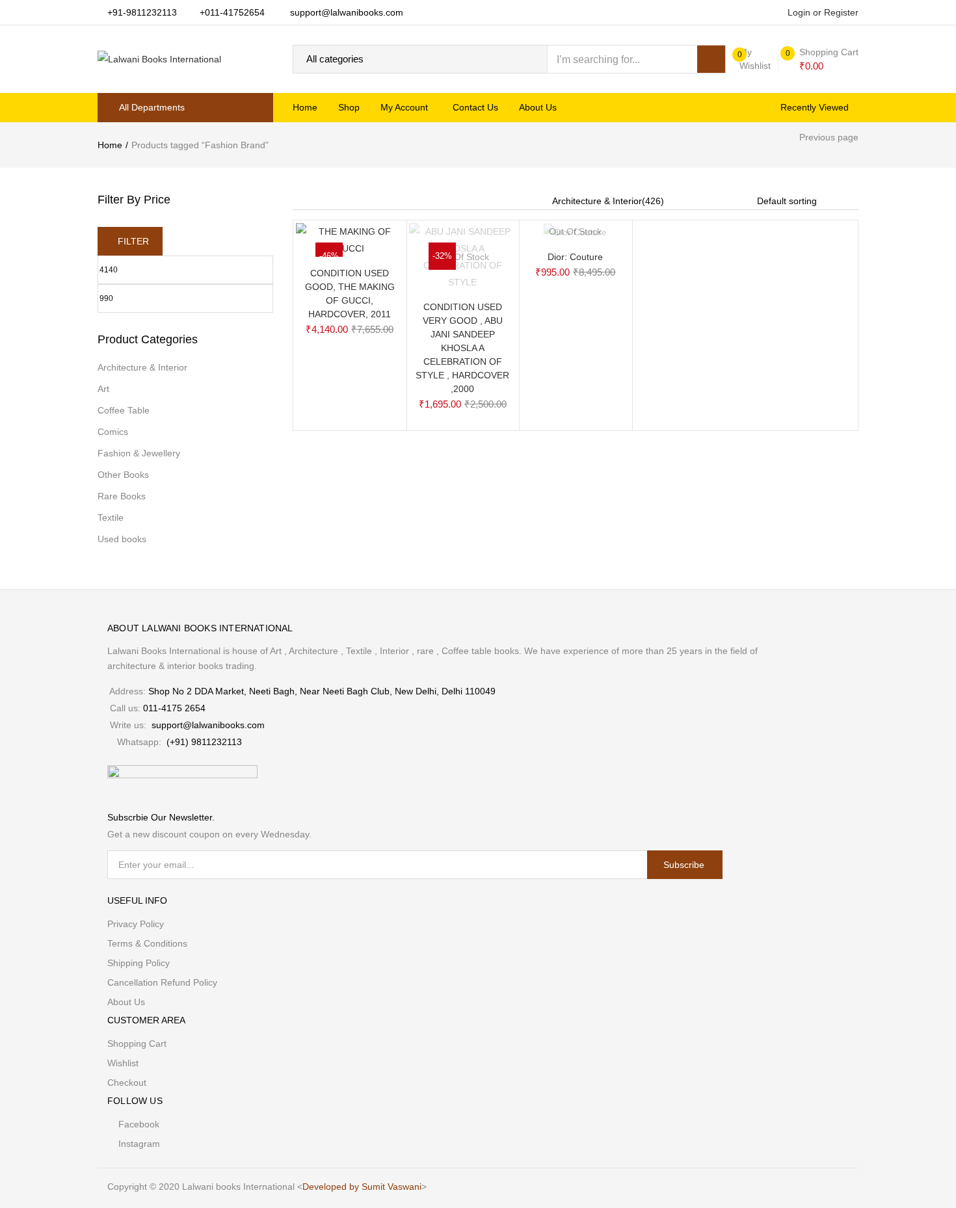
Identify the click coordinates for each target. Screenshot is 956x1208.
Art (103, 389)
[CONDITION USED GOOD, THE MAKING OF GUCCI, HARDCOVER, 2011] (350, 239)
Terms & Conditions (147, 943)
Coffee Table (124, 410)
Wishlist (123, 1063)
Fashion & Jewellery (139, 453)
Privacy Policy (135, 924)
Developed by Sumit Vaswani (361, 1186)
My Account (405, 107)
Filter (133, 241)
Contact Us (475, 107)
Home (305, 107)
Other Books (123, 474)
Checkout (126, 1082)
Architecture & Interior (142, 367)
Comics (113, 432)
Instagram (139, 1143)
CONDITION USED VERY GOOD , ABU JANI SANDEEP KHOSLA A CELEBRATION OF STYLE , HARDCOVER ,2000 (462, 348)
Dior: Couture (575, 257)
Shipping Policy (138, 963)
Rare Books (122, 496)
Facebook (138, 1124)
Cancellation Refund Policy (162, 982)
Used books (122, 539)
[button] (822, 59)
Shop (349, 107)
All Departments (152, 107)
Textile (111, 517)
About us (538, 107)
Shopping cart (136, 1043)
